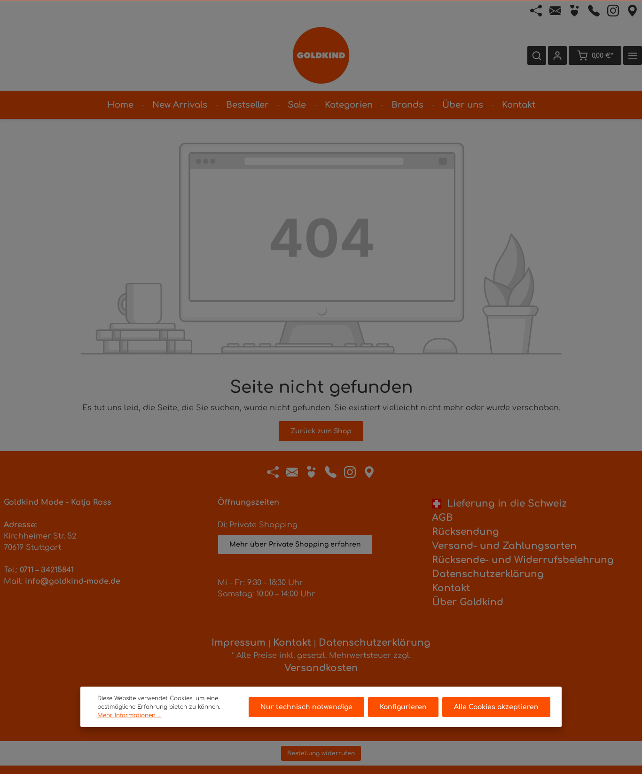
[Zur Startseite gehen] (321, 55)
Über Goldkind (467, 602)
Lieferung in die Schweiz (504, 503)
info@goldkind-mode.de (72, 581)
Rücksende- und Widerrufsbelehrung (523, 560)
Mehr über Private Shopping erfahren (295, 544)
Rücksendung (465, 531)
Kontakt (451, 588)
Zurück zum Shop (321, 431)
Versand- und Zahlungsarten (504, 545)
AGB (442, 517)
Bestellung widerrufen (321, 753)
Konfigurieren (403, 707)
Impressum (238, 642)
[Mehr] (632, 55)
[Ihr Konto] (557, 55)
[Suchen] (536, 55)
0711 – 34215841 (47, 570)
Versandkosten (321, 668)
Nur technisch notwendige (306, 707)
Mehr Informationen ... (129, 715)
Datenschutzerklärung (488, 574)
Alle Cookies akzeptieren (496, 707)
